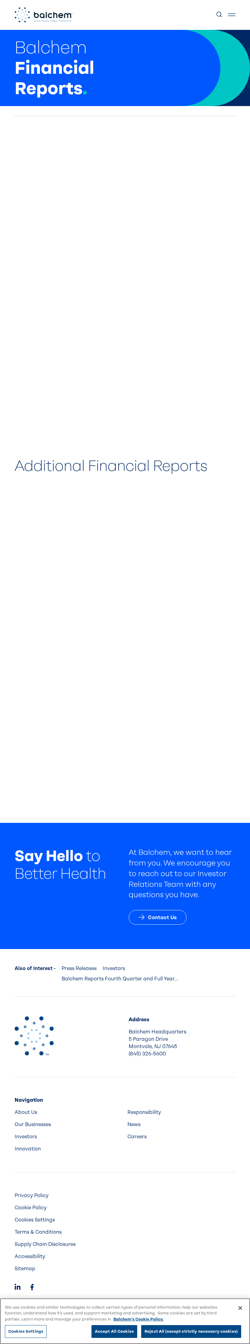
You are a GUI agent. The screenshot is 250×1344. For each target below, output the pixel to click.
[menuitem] (69, 1112)
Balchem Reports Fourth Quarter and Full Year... (120, 979)
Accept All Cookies (114, 1331)
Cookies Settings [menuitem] (35, 1220)
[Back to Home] (34, 1035)
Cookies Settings (25, 1331)
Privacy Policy (31, 1195)
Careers (137, 1137)
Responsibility (144, 1112)
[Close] (240, 1308)
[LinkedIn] (17, 1288)
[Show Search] (219, 15)
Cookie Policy (31, 1208)
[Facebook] (32, 1288)
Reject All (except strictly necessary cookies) (191, 1331)
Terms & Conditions (38, 1232)
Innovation (28, 1149)
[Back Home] (44, 15)
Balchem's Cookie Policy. (138, 1319)
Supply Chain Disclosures (45, 1244)
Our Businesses (33, 1124)
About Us (26, 1112)
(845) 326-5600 (147, 1054)
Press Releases (79, 968)
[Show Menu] (231, 15)
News (134, 1124)
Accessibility (30, 1256)
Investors (114, 968)
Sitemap (25, 1268)
